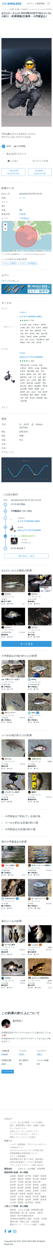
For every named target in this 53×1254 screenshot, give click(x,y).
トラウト (36, 325)
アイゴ (38, 342)
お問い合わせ (37, 1165)
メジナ (22, 383)
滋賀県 (13, 1190)
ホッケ (45, 392)
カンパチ (44, 333)
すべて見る (26, 643)
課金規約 (39, 1159)
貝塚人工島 (24, 1221)
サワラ (43, 325)
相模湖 (13, 1210)
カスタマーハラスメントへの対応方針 (27, 1150)
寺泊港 (36, 1218)
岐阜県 (20, 1187)
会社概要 (31, 1168)
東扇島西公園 (37, 1210)
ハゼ (29, 377)
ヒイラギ (23, 389)
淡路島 (13, 1215)
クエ (39, 392)
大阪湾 (40, 1212)
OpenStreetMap (29, 251)
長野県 (13, 1187)
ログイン (35, 1134)
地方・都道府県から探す (21, 1125)
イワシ (22, 337)
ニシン (32, 339)
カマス (32, 333)
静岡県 (28, 1187)
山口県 (20, 1196)
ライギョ (44, 368)
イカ (29, 325)
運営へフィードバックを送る (23, 1137)
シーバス (23, 325)
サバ (26, 333)
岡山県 (38, 1193)
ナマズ (22, 371)
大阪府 (28, 1190)
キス (31, 330)
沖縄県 (38, 1202)
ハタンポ (23, 401)
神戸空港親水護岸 (25, 1215)
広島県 (22, 214)
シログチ (37, 383)
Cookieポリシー (17, 1147)
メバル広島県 (9, 263)
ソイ (44, 330)
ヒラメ (38, 328)
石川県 (28, 1185)
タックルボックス (18, 1128)
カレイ (30, 386)
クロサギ (39, 398)
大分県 (13, 1202)
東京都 (28, 1182)
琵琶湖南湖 (15, 1212)
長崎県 (36, 1199)
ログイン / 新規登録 (36, 3)
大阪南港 (35, 1221)
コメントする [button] (41, 160)
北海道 (13, 1176)
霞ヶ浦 (24, 1212)
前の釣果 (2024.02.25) (13, 172)
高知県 (13, 1199)
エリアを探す (37, 1122)
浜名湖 (32, 1212)
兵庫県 (36, 1190)
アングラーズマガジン (20, 1134)
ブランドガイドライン (20, 1165)
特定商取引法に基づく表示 (22, 1159)
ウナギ (43, 395)
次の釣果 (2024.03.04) (39, 172)
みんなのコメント (16, 153)
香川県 (36, 1196)
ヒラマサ (42, 337)
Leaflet (18, 251)
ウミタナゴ (40, 339)
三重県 (43, 1187)
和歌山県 (14, 1193)
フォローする (8, 1071)
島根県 (30, 1193)
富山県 (20, 1185)
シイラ (33, 380)
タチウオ (38, 330)
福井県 (36, 1185)
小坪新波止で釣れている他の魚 (22, 816)
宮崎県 (20, 1202)
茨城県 (28, 1179)
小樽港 (42, 1224)
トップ (13, 1122)
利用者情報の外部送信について (24, 1153)
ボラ (39, 380)
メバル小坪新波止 (28, 263)
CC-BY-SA (47, 251)
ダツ (37, 333)
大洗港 (44, 1218)
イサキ (35, 337)
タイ (28, 328)
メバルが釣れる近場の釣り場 (21, 822)
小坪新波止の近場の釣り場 (20, 829)
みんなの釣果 (23, 1122)
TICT (3, 281)
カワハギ (30, 383)
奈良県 (43, 1190)
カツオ (22, 392)
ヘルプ (13, 1144)
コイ (21, 330)
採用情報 (41, 1168)
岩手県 (28, 1176)
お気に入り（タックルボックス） (25, 1131)
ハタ (21, 333)
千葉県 (20, 1182)
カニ (45, 398)
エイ (26, 339)
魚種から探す (39, 1125)
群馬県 (43, 1179)
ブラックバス (25, 365)
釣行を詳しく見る (26, 556)
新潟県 (13, 1185)
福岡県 (20, 1199)
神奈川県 (37, 1182)
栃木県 (36, 1179)
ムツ (21, 339)
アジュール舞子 (30, 1224)
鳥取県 (22, 1193)
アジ (32, 328)
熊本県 (43, 1199)
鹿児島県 (29, 1202)
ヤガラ (36, 389)
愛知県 (36, 1187)
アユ (44, 383)
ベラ (28, 342)
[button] (5, 225)
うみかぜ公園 (23, 1210)
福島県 (20, 1179)
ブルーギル (30, 371)
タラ (47, 339)
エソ (28, 380)
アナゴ (29, 337)
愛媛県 (43, 1196)
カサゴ (45, 328)
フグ (32, 342)
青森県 (20, 1176)
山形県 (13, 1179)
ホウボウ (37, 386)
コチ (26, 330)
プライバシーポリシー (37, 1144)
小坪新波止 (24, 218)
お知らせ (22, 1168)
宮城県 (36, 1176)
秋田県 (43, 1176)
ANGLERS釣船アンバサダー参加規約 (26, 1162)
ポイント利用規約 (18, 1156)
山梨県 (43, 1185)
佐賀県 (28, 1199)
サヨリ (22, 342)
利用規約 (21, 1144)
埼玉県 (13, 1182)
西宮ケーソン (16, 1224)
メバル (22, 197)
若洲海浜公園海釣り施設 (21, 1218)
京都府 (20, 1190)
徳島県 (28, 1196)
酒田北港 (14, 1221)
